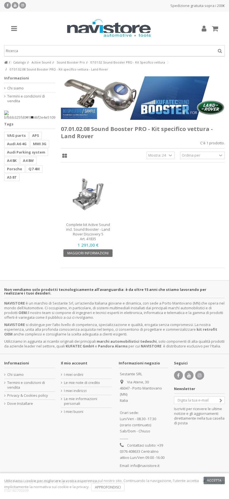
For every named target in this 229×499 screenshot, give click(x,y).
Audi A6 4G (17, 143)
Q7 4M (34, 168)
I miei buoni (73, 411)
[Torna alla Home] (6, 62)
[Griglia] (64, 156)
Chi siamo (15, 88)
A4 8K (11, 160)
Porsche (14, 168)
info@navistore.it (144, 465)
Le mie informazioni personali (80, 401)
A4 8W (28, 160)
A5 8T (12, 177)
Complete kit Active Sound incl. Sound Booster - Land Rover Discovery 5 (88, 229)
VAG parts (16, 135)
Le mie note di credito (82, 382)
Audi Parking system (26, 152)
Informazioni (16, 78)
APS (35, 135)
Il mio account (74, 363)
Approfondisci (108, 487)
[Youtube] (15, 5)
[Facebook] (7, 5)
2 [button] (32, 117)
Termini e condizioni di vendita (26, 98)
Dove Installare (20, 403)
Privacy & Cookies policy (27, 395)
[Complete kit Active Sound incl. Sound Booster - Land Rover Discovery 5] (88, 194)
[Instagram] (22, 5)
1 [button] (27, 117)
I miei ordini (73, 374)
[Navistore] (108, 28)
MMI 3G (39, 143)
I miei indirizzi (75, 390)
